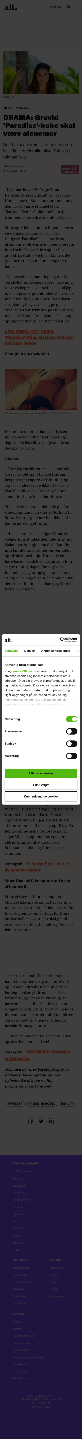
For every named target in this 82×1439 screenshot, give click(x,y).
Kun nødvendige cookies (41, 796)
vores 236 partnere (26, 671)
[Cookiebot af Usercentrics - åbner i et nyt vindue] (60, 639)
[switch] (71, 731)
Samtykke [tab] (11, 650)
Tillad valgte (41, 785)
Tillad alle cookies (41, 773)
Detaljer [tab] (29, 650)
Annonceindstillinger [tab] (56, 650)
